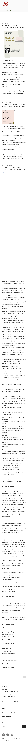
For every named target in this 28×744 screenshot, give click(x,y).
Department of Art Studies (12, 8)
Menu (14, 14)
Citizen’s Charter (7, 716)
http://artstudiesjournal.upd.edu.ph (15, 93)
